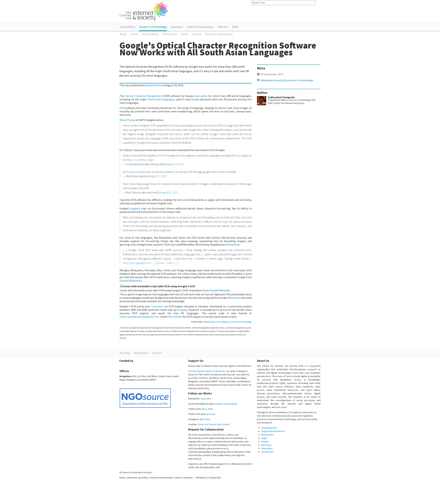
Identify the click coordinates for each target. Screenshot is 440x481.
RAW (235, 27)
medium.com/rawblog (225, 403)
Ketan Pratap (127, 120)
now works (200, 96)
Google (181, 309)
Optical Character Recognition (143, 96)
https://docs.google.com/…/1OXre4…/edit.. (148, 263)
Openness (177, 27)
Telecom (222, 27)
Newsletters (267, 434)
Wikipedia (209, 321)
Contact (157, 353)
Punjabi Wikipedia (129, 280)
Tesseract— (158, 306)
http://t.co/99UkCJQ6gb (139, 159)
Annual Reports (269, 427)
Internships (267, 448)
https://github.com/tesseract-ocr (139, 316)
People (265, 441)
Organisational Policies (273, 431)
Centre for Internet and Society (214, 424)
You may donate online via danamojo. (207, 371)
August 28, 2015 (175, 164)
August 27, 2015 (158, 176)
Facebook (234, 244)
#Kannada (237, 155)
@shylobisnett (131, 172)
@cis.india (205, 419)
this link (172, 316)
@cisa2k (210, 414)
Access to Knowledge (153, 27)
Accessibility (127, 27)
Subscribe (206, 398)
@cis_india (207, 408)
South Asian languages (160, 99)
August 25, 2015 (169, 192)
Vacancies (266, 444)
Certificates (267, 451)
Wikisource (233, 297)
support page (139, 208)
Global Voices (153, 85)
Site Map (125, 353)
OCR (122, 108)
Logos (264, 438)
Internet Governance (200, 27)
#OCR (160, 155)
